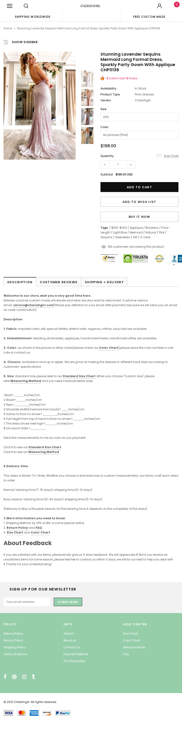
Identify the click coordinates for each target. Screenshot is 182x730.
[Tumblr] (33, 676)
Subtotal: (107, 174)
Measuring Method (25, 381)
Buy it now (139, 217)
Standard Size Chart (79, 376)
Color (104, 127)
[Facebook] (5, 676)
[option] (33, 16)
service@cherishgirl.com (33, 305)
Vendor (105, 100)
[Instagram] (24, 676)
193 (110, 247)
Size (103, 109)
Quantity (107, 156)
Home (8, 28)
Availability (108, 88)
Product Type (110, 94)
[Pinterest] (14, 676)
